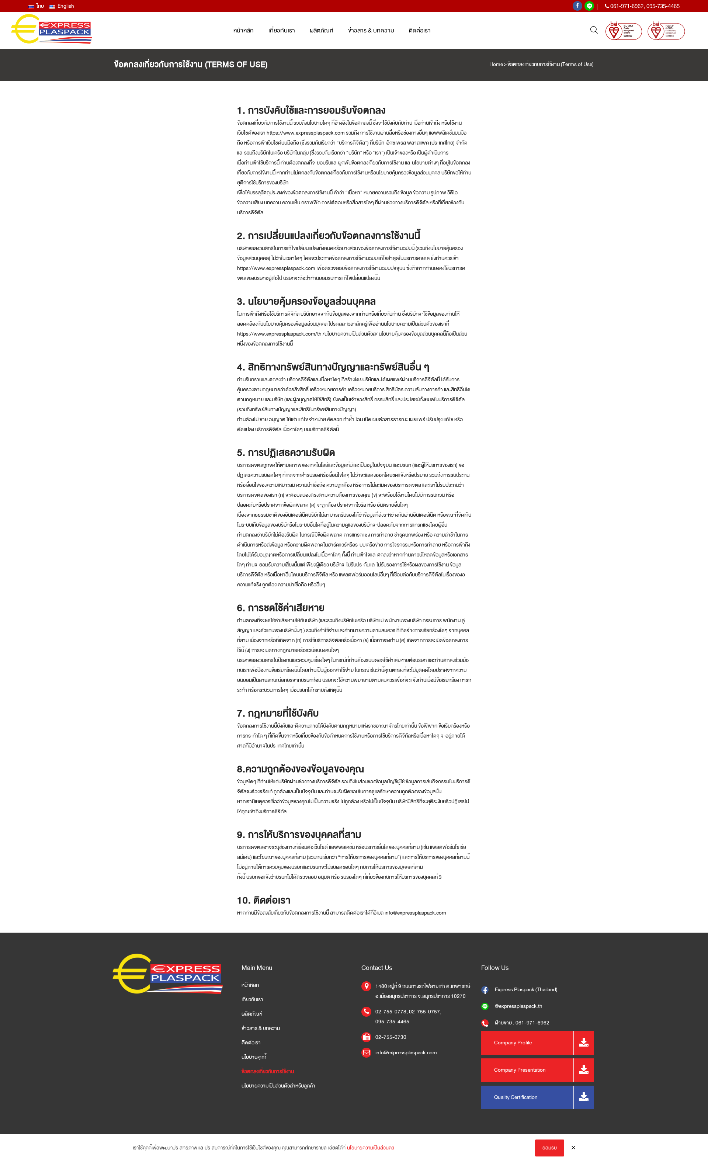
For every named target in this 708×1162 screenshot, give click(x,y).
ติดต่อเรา (251, 1043)
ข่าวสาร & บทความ (261, 1028)
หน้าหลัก (250, 985)
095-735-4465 (663, 6)
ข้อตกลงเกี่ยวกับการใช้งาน (268, 1072)
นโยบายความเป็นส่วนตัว (370, 1148)
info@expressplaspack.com (406, 1052)
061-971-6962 (626, 6)
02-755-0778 (390, 1011)
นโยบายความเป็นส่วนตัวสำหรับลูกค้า (278, 1086)
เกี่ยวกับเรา (252, 1000)
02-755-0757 (424, 1011)
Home (496, 64)
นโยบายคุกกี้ (254, 1057)
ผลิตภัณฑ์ (252, 1014)
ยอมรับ (549, 1148)
